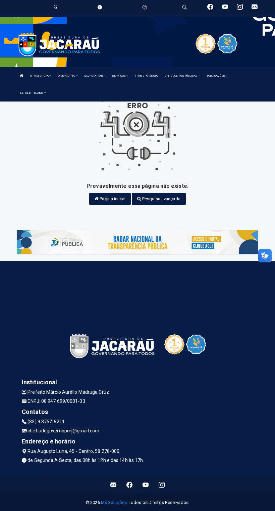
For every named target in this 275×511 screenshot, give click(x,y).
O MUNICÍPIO (67, 75)
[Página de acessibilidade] (145, 7)
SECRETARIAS (94, 75)
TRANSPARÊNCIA (146, 75)
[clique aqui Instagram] (162, 485)
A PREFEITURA (39, 75)
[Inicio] (22, 75)
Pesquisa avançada (160, 198)
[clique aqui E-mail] (113, 485)
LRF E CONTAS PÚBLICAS (181, 75)
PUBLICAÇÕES (216, 75)
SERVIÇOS (119, 75)
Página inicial (112, 198)
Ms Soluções (114, 502)
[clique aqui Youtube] (146, 485)
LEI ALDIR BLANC (32, 92)
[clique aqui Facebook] (129, 485)
